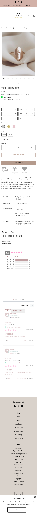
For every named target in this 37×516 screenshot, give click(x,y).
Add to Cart (18, 155)
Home (3, 28)
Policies (18, 462)
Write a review (6, 243)
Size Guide (18, 467)
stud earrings (18, 435)
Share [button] (8, 341)
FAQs (18, 476)
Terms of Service (18, 459)
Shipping (4, 99)
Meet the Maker (18, 473)
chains (18, 417)
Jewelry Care (18, 470)
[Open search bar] (29, 15)
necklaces (19, 424)
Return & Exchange (18, 456)
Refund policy (18, 484)
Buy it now (18, 163)
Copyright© (18, 479)
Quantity (3, 143)
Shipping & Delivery (18, 451)
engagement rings (18, 438)
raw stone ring (18, 427)
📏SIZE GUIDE (5, 140)
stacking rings (18, 431)
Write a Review (19, 300)
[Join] (29, 510)
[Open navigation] (2, 15)
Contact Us (18, 448)
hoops (18, 420)
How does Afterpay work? (18, 454)
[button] (18, 54)
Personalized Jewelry (11, 28)
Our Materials (18, 465)
